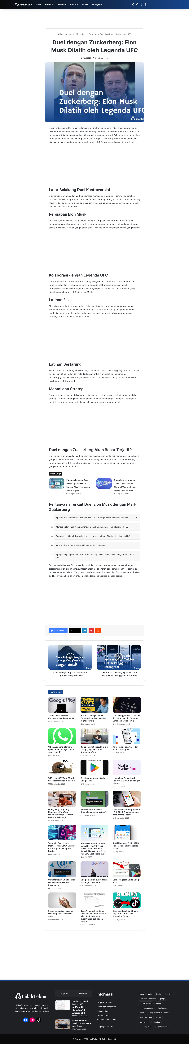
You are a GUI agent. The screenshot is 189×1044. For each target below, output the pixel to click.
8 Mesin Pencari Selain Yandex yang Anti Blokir (81, 1023)
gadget (162, 999)
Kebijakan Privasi (104, 1002)
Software (62, 4)
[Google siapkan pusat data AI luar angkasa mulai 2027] (95, 869)
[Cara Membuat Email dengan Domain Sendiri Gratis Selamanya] (62, 869)
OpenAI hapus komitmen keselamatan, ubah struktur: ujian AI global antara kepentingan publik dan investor (94, 916)
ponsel (158, 1017)
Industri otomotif (146, 1003)
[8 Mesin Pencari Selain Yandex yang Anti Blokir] (62, 1024)
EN (108, 1026)
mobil (142, 1013)
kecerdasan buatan (147, 1008)
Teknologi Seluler (146, 1027)
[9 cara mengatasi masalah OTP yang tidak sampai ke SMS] (62, 900)
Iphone (158, 1003)
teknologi (156, 1022)
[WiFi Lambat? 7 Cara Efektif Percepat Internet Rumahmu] (62, 767)
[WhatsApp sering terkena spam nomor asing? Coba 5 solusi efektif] (62, 736)
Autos (142, 994)
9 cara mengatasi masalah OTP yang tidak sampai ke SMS (60, 913)
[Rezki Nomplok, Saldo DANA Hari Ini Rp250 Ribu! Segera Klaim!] (127, 833)
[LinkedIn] (84, 630)
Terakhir (83, 993)
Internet (74, 4)
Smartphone (144, 1022)
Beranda (63, 34)
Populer (64, 993)
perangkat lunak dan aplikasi (159, 1013)
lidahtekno (162, 1008)
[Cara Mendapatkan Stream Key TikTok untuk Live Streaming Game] (127, 900)
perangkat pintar (146, 1017)
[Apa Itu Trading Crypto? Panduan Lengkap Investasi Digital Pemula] (95, 705)
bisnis (158, 994)
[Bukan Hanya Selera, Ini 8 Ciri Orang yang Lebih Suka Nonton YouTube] (95, 736)
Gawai (38, 4)
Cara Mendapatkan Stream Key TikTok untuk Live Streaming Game (125, 913)
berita (150, 994)
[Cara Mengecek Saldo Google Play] (127, 869)
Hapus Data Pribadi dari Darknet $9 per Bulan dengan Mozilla (126, 780)
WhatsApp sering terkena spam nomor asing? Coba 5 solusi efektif (61, 749)
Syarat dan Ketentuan (106, 1007)
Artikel (85, 4)
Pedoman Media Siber (106, 1019)
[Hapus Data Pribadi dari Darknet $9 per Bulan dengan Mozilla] (127, 767)
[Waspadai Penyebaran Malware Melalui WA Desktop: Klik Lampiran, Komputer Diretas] (62, 833)
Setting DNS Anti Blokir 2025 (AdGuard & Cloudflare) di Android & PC (80, 1007)
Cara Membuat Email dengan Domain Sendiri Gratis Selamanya (61, 882)
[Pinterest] (91, 630)
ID (111, 1026)
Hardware (49, 4)
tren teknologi (162, 1027)
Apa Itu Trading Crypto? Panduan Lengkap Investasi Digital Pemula (94, 718)
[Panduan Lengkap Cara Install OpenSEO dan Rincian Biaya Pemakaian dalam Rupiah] (56, 483)
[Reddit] (98, 630)
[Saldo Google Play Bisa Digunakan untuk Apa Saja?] (95, 799)
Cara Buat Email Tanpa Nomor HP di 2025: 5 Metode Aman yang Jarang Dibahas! (127, 812)
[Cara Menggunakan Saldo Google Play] (95, 767)
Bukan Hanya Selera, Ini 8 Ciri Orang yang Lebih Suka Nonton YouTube (94, 749)
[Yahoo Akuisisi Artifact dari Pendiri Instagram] (127, 736)
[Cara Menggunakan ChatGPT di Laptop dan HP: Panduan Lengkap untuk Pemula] (127, 705)
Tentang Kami (103, 1015)
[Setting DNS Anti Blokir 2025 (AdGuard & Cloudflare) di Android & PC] (62, 1005)
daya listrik (169, 994)
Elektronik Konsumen (148, 999)
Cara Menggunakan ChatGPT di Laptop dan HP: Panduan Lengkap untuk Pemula (126, 718)
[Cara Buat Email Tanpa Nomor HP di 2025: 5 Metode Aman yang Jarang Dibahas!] (127, 799)
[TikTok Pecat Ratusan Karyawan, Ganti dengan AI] (62, 705)
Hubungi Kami (103, 1011)
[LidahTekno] (23, 4)
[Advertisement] (94, 18)
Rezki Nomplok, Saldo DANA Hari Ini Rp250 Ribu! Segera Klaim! (126, 846)
